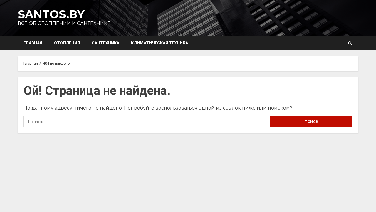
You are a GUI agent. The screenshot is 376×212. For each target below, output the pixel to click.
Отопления (67, 43)
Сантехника (105, 43)
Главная (33, 43)
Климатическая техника (159, 43)
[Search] (350, 43)
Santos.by (51, 14)
